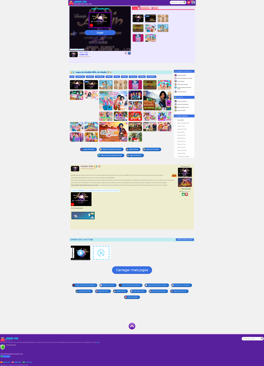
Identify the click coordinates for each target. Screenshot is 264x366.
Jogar (100, 32)
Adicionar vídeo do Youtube (185, 239)
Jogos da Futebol (182, 129)
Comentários (144, 8)
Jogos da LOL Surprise (182, 285)
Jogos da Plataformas (183, 123)
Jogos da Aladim (181, 75)
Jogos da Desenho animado (184, 78)
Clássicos (142, 76)
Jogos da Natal (181, 110)
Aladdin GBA (28, 362)
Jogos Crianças (181, 147)
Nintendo (90, 76)
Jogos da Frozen (138, 291)
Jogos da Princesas (182, 84)
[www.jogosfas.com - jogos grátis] (9, 339)
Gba (72, 76)
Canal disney (99, 76)
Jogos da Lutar (181, 135)
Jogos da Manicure (180, 291)
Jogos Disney (180, 81)
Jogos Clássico (181, 132)
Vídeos (154, 8)
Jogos (135, 8)
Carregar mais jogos (132, 270)
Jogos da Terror (181, 144)
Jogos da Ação (181, 138)
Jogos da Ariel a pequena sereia (184, 88)
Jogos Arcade (181, 126)
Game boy (133, 76)
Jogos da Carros (181, 141)
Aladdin (109, 76)
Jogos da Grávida (108, 285)
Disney (117, 76)
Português (7, 356)
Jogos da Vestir (181, 153)
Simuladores (151, 76)
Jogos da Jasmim (181, 91)
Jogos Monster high (159, 291)
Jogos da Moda (133, 297)
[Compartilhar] (129, 53)
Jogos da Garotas (182, 101)
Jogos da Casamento (183, 104)
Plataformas (80, 76)
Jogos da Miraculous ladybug (85, 285)
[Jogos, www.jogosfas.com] (78, 2)
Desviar (124, 76)
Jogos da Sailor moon (183, 107)
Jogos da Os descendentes (131, 285)
